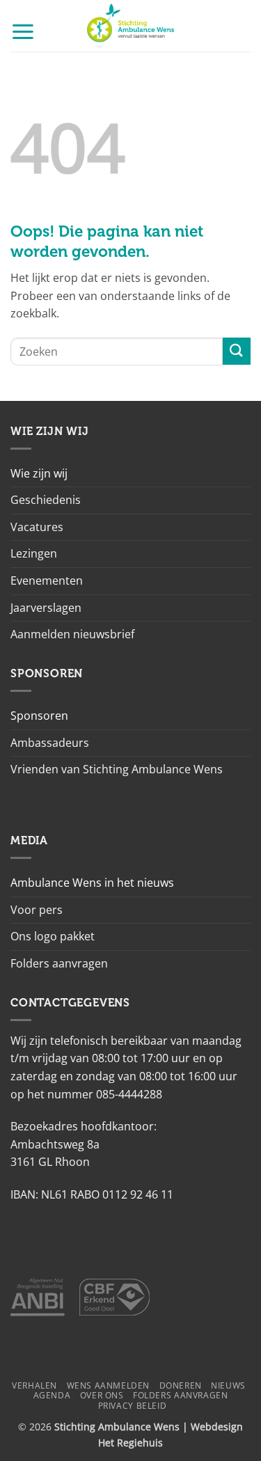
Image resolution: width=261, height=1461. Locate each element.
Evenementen (46, 580)
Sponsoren (39, 715)
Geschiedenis (45, 499)
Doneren (180, 1385)
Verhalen (34, 1385)
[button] (22, 31)
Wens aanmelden (108, 1385)
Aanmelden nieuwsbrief (72, 634)
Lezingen (33, 553)
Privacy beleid (132, 1406)
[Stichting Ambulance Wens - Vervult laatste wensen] (130, 26)
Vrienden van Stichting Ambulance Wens (116, 769)
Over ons (102, 1395)
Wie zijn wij (39, 473)
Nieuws (228, 1385)
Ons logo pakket (52, 936)
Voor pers (36, 909)
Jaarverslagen (45, 607)
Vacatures (36, 527)
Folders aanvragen (59, 963)
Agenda (52, 1395)
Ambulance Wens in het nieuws (92, 882)
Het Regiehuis (130, 1442)
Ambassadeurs (49, 742)
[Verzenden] (237, 351)
